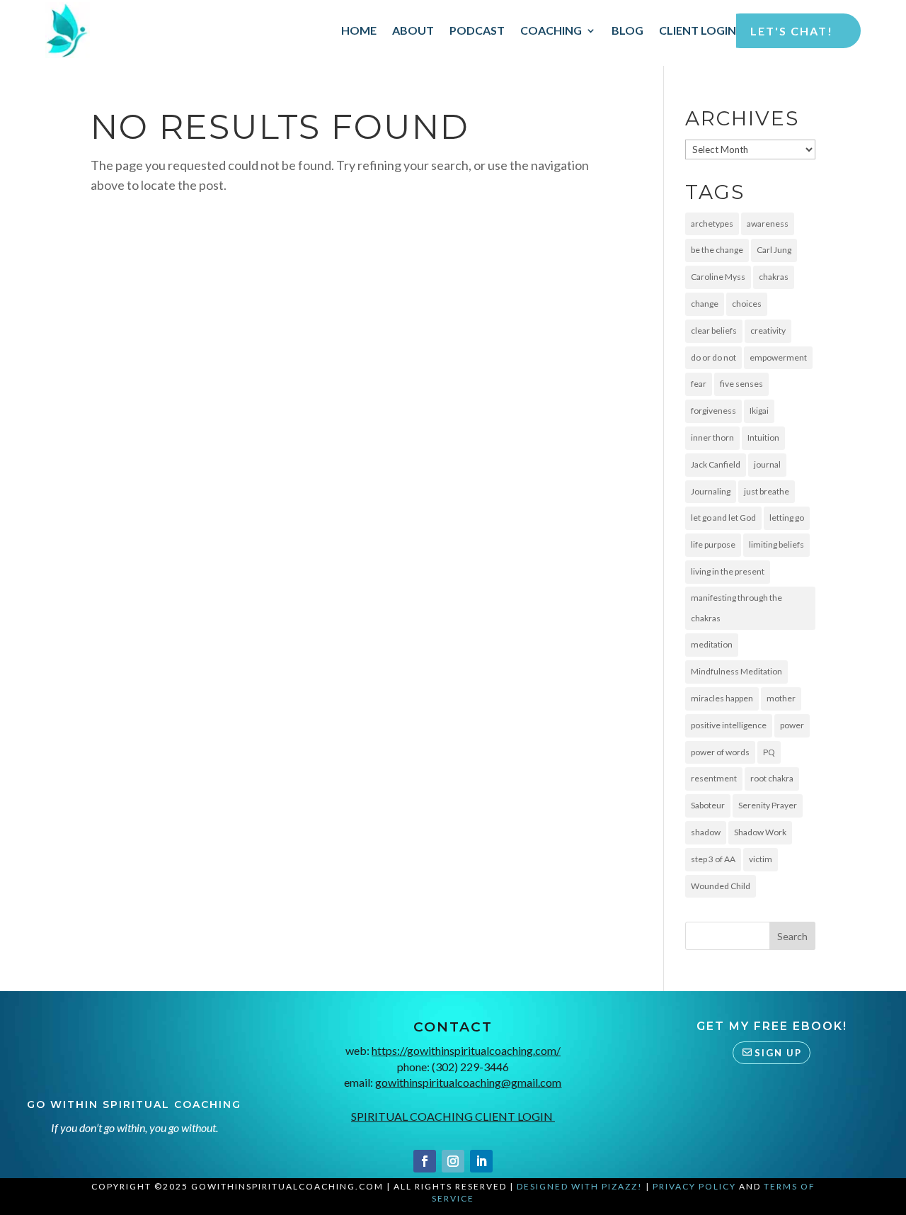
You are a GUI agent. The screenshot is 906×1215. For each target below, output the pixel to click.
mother (781, 698)
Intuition (763, 437)
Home (359, 30)
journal (767, 464)
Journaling (710, 491)
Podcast (477, 30)
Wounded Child (720, 886)
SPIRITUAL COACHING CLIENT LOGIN (453, 1116)
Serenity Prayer (767, 805)
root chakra (771, 778)
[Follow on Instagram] (453, 1161)
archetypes (712, 223)
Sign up (778, 1052)
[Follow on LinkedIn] (481, 1161)
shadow (706, 832)
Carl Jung (774, 249)
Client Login (697, 30)
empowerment (778, 357)
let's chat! (791, 31)
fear (698, 383)
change (704, 303)
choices (747, 303)
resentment (714, 778)
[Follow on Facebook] (424, 1161)
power (792, 725)
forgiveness (713, 410)
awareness (768, 223)
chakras (774, 276)
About (413, 30)
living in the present (727, 571)
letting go (786, 517)
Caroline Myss (718, 276)
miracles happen (722, 698)
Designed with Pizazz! (580, 1186)
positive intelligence (729, 725)
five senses (741, 383)
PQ (769, 752)
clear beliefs (714, 330)
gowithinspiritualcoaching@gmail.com (468, 1082)
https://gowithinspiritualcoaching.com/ (466, 1050)
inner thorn (712, 437)
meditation (712, 644)
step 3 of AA (713, 859)
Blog (627, 30)
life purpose (713, 544)
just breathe (766, 491)
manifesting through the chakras (736, 607)
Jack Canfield (715, 464)
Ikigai (759, 410)
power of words (720, 752)
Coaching (551, 30)
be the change (717, 249)
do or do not (713, 357)
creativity (768, 330)
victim (760, 859)
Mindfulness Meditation (736, 671)
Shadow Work (760, 832)
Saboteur (708, 805)
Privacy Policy (694, 1186)
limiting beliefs (776, 544)
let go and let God (723, 517)
